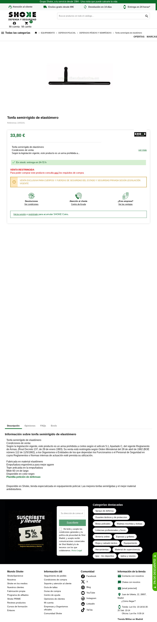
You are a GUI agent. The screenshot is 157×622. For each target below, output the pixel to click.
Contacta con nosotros (131, 576)
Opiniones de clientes (54, 599)
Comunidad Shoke (53, 613)
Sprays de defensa (104, 511)
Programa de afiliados (18, 595)
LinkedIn (83, 604)
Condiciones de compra (55, 579)
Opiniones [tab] (30, 425)
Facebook (83, 576)
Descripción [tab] (13, 425)
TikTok (83, 610)
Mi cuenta (49, 602)
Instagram (83, 598)
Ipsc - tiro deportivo (104, 556)
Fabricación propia (16, 591)
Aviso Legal (76, 550)
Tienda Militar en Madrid (130, 619)
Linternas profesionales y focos (110, 530)
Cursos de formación (17, 606)
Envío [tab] (54, 425)
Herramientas (102, 549)
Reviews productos (16, 602)
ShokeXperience (15, 576)
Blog (83, 587)
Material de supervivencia (127, 549)
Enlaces (11, 610)
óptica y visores (128, 556)
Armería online (102, 536)
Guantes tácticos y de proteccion (111, 517)
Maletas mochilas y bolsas (129, 523)
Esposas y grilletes (125, 536)
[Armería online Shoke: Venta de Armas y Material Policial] (22, 15)
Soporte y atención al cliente (57, 583)
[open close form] (154, 571)
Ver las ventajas (125, 204)
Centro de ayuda (52, 595)
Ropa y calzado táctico (106, 543)
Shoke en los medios (17, 583)
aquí (56, 172)
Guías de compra (52, 591)
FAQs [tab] (43, 425)
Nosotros (11, 579)
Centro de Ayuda (78, 204)
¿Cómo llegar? (128, 601)
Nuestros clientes (15, 587)
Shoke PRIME (14, 599)
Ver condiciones (31, 204)
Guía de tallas (50, 587)
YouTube (83, 593)
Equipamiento (130, 543)
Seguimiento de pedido (55, 576)
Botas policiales (102, 523)
